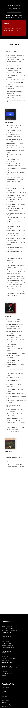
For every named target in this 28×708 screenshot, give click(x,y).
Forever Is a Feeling (11, 52)
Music (20, 15)
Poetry (13, 17)
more (5, 33)
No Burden (8, 451)
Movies (8, 15)
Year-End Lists (14, 5)
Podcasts (19, 17)
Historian (8, 316)
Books (8, 17)
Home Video (9, 122)
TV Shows (14, 15)
